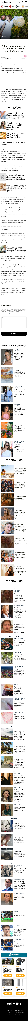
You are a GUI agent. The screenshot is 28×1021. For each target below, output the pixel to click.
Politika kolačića (19, 1014)
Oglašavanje (10, 1014)
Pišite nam (9, 1010)
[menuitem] (22, 2)
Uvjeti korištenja (19, 1010)
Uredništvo (9, 1012)
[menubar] (22, 2)
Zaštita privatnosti (19, 1012)
